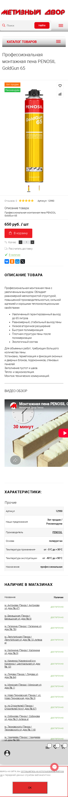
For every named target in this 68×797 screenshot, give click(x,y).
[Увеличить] (34, 136)
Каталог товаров (22, 41)
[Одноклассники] (12, 261)
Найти (42, 25)
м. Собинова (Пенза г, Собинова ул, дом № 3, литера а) (22, 718)
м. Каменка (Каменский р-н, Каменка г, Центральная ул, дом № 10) (22, 663)
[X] (22, 261)
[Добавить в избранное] (60, 85)
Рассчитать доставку (20, 248)
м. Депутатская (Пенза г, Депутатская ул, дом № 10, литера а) (23, 639)
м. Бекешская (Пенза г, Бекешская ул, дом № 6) (18, 617)
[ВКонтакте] (7, 261)
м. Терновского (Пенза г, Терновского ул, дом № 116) (20, 728)
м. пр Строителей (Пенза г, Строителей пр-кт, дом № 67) (20, 707)
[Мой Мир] (17, 261)
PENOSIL (57, 532)
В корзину (21, 233)
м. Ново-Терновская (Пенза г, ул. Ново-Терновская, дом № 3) (23, 697)
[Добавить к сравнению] (60, 94)
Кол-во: (12, 242)
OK (30, 787)
